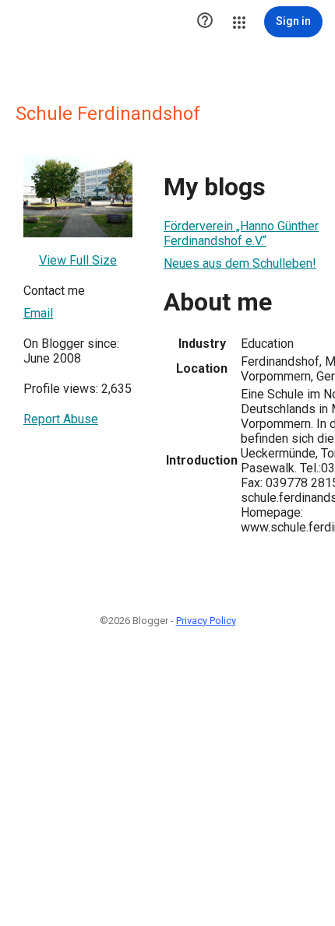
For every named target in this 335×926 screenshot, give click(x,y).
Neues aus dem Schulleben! (240, 263)
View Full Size (78, 260)
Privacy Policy (206, 620)
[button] (205, 21)
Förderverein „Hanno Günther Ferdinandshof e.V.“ (241, 233)
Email (38, 313)
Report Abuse (60, 419)
